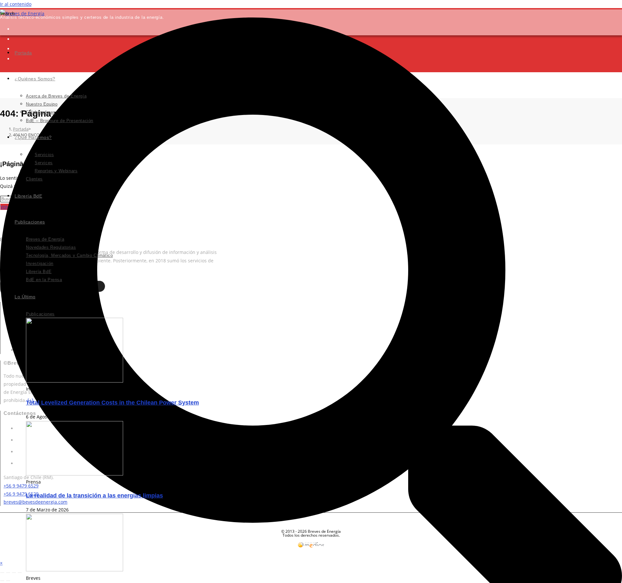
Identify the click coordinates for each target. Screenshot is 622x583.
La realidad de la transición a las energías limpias (94, 495)
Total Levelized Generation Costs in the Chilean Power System (112, 402)
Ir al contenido (15, 4)
